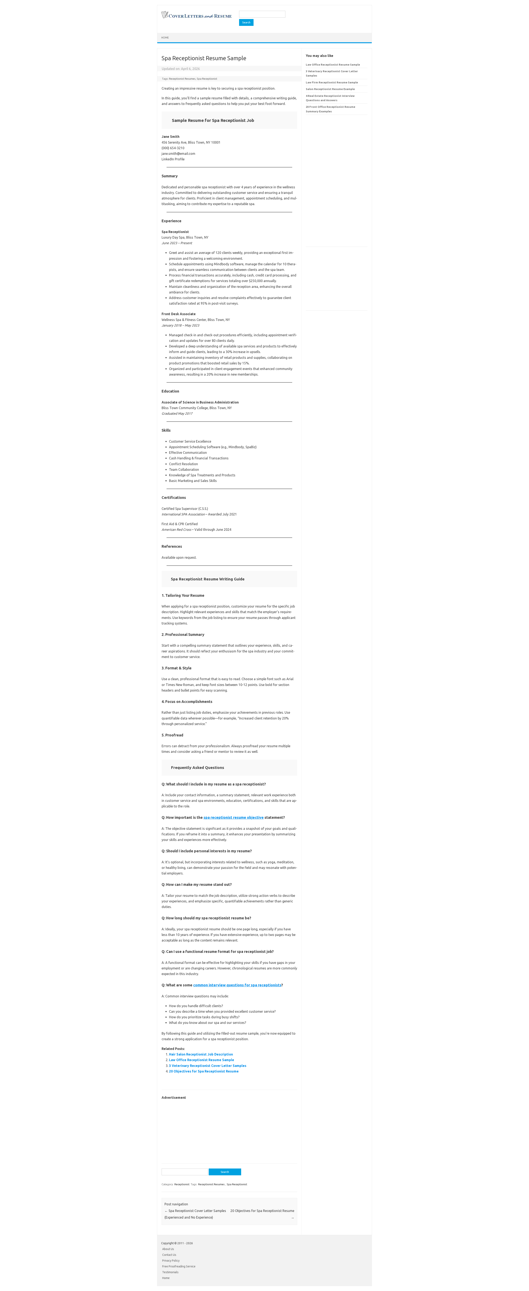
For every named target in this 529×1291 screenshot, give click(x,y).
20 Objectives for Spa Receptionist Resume (204, 1071)
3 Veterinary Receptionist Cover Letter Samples (207, 1066)
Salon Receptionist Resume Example (330, 89)
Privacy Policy (171, 1260)
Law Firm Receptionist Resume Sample (332, 82)
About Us (168, 1249)
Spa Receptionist (207, 78)
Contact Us (169, 1254)
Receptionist (181, 1184)
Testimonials (170, 1272)
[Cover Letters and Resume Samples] (196, 18)
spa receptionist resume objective (234, 817)
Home (165, 37)
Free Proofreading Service (178, 1266)
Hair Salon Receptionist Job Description (201, 1054)
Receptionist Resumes (182, 78)
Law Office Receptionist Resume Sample (201, 1060)
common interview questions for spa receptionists (237, 985)
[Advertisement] (229, 1129)
